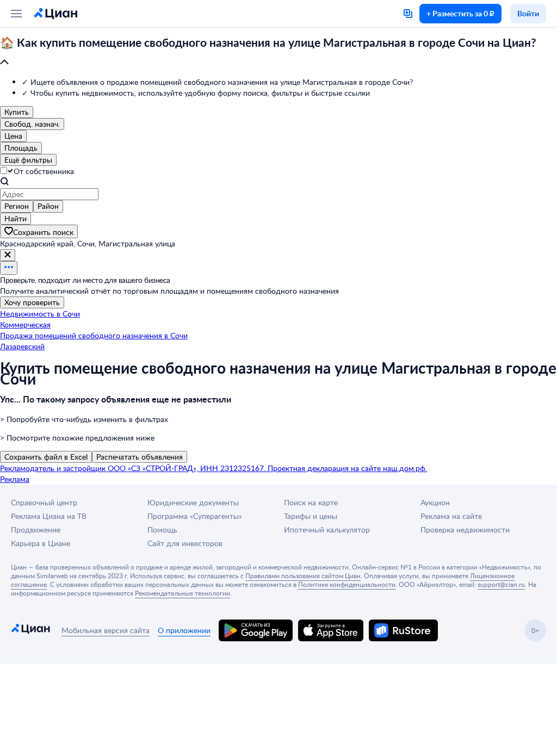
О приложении (184, 630)
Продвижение (35, 529)
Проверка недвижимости (465, 529)
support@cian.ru (501, 584)
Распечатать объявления (139, 456)
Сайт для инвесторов (184, 543)
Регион (16, 206)
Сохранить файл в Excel (46, 456)
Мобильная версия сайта (105, 630)
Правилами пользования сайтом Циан (303, 575)
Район (48, 206)
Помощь (162, 529)
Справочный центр (44, 502)
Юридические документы (193, 502)
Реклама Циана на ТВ (48, 516)
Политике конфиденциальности (346, 584)
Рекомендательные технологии (182, 593)
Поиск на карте (311, 502)
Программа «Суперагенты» (194, 516)
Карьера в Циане (40, 543)
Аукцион (435, 502)
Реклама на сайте (451, 516)
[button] (278, 53)
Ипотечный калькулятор (327, 529)
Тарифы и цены (310, 516)
